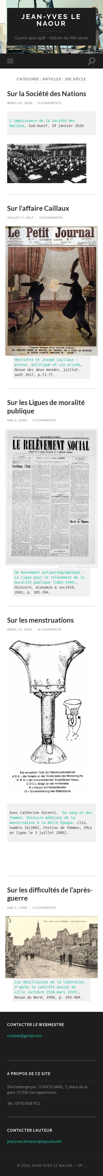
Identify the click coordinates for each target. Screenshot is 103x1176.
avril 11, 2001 (19, 629)
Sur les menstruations (40, 620)
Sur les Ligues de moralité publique (46, 406)
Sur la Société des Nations (46, 93)
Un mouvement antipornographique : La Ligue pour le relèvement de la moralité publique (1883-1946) (50, 577)
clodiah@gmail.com (24, 1035)
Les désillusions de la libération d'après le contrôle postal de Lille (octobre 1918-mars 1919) (50, 987)
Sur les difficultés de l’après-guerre (49, 894)
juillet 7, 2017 (20, 217)
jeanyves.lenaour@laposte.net (34, 1141)
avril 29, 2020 (19, 103)
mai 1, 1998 (17, 908)
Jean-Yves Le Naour (51, 19)
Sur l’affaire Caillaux (38, 208)
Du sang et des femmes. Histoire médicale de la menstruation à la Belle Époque (52, 818)
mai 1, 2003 (17, 420)
